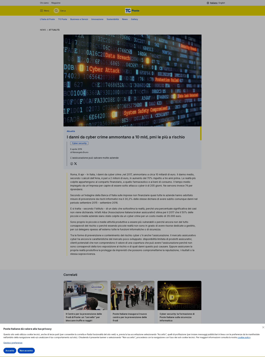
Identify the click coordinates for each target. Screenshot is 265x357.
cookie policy (244, 337)
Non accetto (26, 350)
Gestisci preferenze (12, 342)
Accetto (10, 350)
